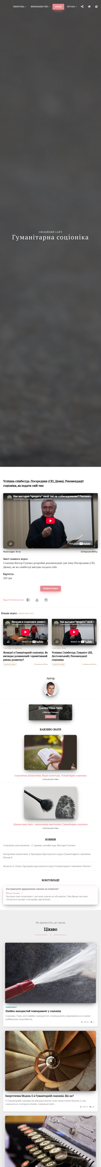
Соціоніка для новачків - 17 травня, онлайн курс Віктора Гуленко (39, 845)
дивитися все (26, 613)
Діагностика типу (50, 708)
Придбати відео (50, 588)
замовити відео (10, 664)
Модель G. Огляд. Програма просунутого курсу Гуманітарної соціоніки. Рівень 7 (47, 866)
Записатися (50, 717)
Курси (58, 6)
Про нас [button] (71, 6)
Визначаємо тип (39, 6)
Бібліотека (19, 6)
